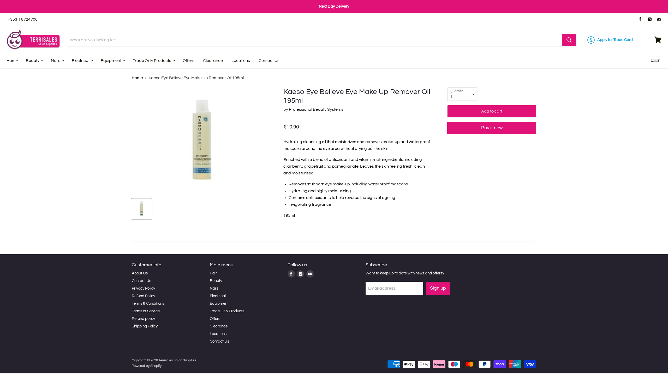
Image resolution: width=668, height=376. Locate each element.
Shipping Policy (145, 326)
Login (655, 60)
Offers (188, 60)
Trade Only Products (152, 60)
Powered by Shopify (147, 366)
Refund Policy (143, 296)
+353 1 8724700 (23, 19)
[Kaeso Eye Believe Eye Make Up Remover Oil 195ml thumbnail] (141, 208)
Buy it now (492, 127)
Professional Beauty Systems (316, 109)
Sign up (438, 288)
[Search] (569, 40)
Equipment (111, 60)
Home (137, 78)
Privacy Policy (143, 288)
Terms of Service (146, 311)
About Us (140, 273)
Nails (56, 60)
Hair (11, 60)
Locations (240, 60)
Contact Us (269, 60)
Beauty (33, 60)
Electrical (81, 60)
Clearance (213, 60)
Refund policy (143, 319)
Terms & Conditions (148, 304)
